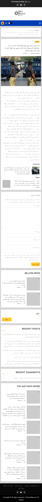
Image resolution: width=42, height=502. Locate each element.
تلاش (38, 313)
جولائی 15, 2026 (20, 462)
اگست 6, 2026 (21, 400)
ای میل (37, 239)
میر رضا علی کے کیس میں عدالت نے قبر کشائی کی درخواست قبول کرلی (16, 396)
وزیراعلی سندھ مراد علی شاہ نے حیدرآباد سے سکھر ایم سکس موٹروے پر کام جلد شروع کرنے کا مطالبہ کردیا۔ (13, 298)
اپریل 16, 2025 (26, 53)
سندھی (2, 23)
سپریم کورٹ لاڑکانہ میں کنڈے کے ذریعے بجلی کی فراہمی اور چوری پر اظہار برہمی (13, 426)
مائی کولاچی (35, 485)
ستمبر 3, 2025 (20, 303)
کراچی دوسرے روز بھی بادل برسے (27, 357)
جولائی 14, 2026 (20, 478)
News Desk (35, 53)
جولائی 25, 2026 (20, 445)
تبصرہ (37, 205)
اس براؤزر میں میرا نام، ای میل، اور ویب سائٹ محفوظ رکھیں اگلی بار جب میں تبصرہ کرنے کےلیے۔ (21, 257)
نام (38, 232)
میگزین (37, 41)
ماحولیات (19, 485)
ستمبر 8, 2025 (20, 287)
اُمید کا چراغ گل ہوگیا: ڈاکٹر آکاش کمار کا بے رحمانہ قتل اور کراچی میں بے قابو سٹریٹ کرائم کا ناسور (14, 471)
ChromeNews (30, 497)
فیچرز (26, 485)
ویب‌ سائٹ (36, 247)
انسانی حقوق (8, 485)
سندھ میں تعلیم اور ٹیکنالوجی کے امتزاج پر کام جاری (13, 283)
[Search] (6, 23)
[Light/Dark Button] (10, 23)
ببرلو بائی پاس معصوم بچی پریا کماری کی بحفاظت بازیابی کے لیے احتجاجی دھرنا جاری (22, 362)
